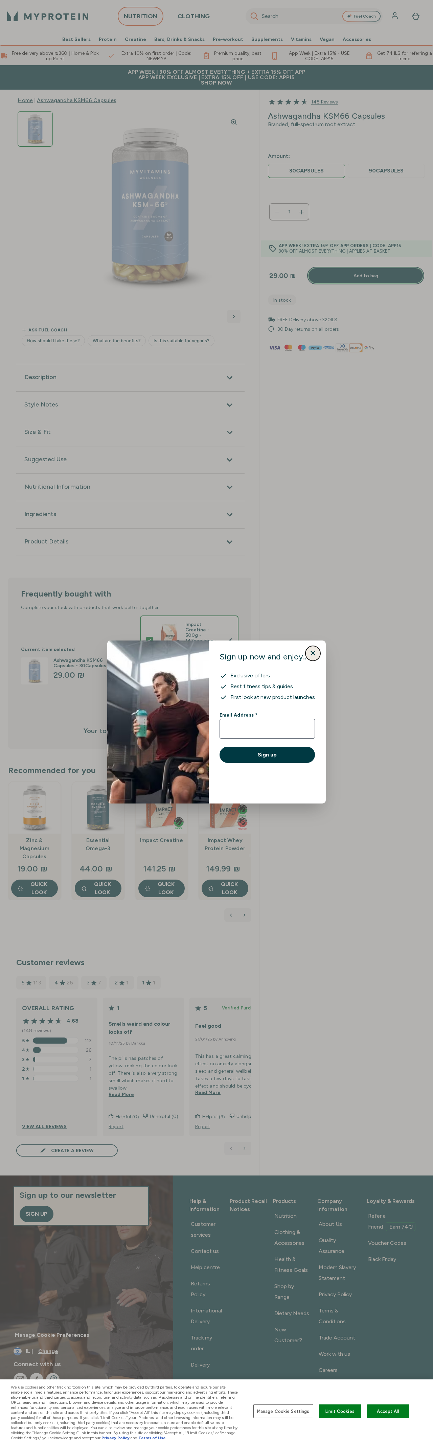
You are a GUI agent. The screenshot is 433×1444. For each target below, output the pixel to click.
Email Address (238, 715)
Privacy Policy (115, 1438)
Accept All (388, 1411)
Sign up (267, 755)
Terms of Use (152, 1438)
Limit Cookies (340, 1411)
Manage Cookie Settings (283, 1411)
